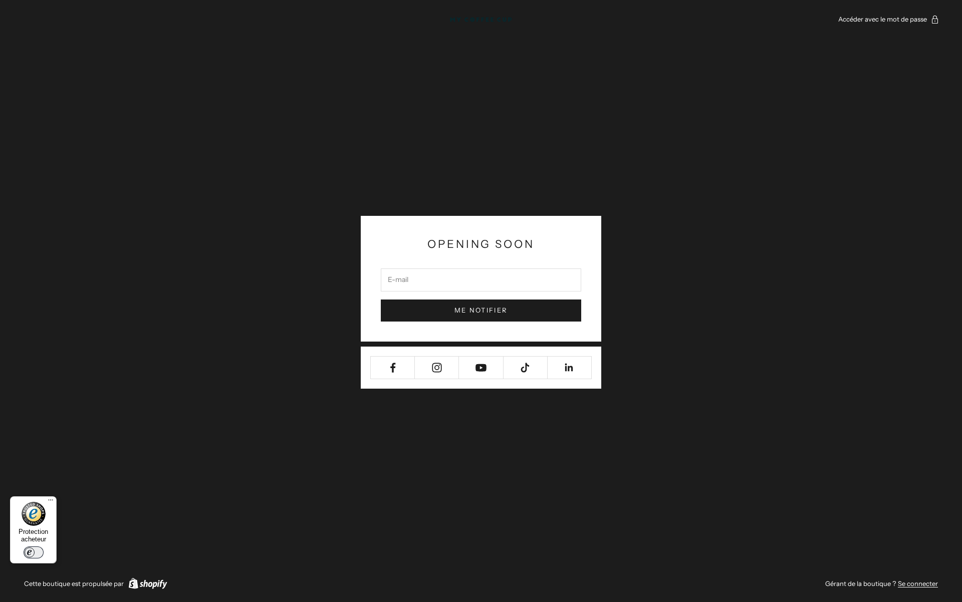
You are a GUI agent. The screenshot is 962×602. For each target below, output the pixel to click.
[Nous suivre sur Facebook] (392, 368)
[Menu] (51, 502)
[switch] (34, 552)
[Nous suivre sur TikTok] (525, 368)
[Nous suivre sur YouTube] (481, 368)
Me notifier (481, 310)
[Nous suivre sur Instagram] (436, 368)
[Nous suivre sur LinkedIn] (569, 368)
